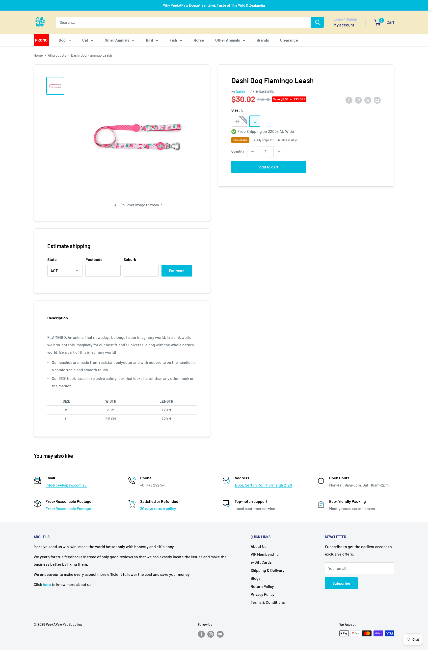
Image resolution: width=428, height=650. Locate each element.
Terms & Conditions (268, 602)
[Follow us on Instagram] (210, 633)
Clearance (289, 40)
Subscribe (341, 583)
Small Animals (117, 40)
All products (57, 55)
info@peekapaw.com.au (66, 485)
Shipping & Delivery (268, 570)
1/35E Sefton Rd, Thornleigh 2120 (263, 485)
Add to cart (268, 166)
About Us (259, 546)
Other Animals (227, 40)
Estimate (177, 270)
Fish (173, 40)
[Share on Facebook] (349, 100)
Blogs (256, 578)
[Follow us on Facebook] (201, 633)
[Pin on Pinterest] (358, 100)
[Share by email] (377, 100)
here (47, 584)
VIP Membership (265, 554)
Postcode (94, 259)
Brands (263, 40)
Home (38, 55)
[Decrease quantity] (252, 151)
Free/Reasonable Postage (68, 508)
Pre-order (240, 140)
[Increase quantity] (279, 151)
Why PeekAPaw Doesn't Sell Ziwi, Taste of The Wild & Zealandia (214, 5)
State (52, 259)
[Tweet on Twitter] (367, 100)
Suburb (130, 259)
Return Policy (262, 586)
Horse (199, 40)
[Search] (317, 22)
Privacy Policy (262, 594)
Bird (149, 40)
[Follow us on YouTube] (220, 633)
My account (344, 24)
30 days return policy (158, 508)
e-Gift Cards (261, 562)
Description (57, 317)
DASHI (240, 92)
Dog (62, 40)
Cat (85, 40)
